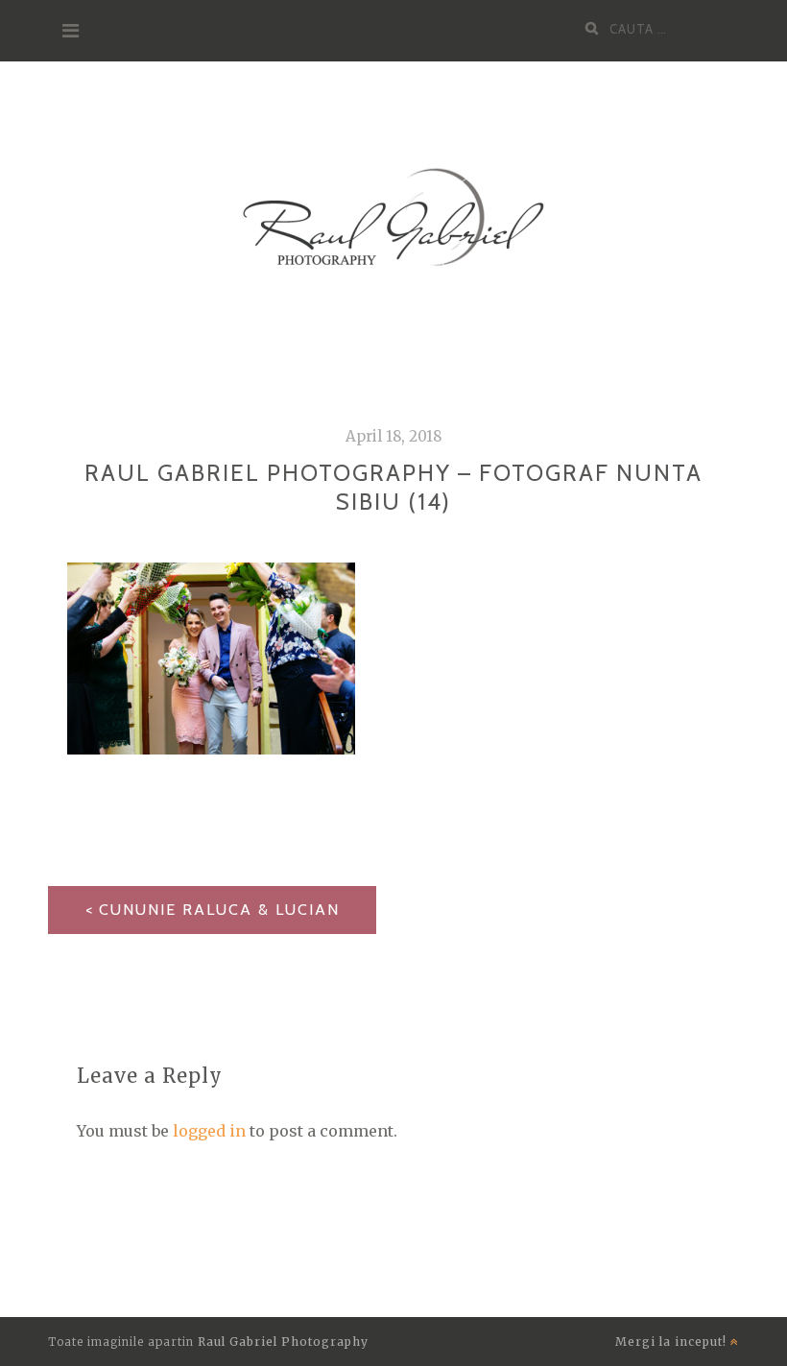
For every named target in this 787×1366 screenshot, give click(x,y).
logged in (209, 1130)
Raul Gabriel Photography (283, 1341)
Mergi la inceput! (672, 1341)
